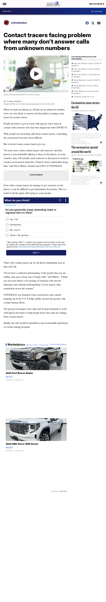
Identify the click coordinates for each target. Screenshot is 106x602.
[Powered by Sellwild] (63, 491)
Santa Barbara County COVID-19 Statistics (85, 81)
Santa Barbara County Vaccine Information (85, 92)
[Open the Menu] (4, 4)
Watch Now (96, 4)
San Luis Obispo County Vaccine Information (85, 75)
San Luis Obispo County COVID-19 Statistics (86, 64)
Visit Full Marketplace (58, 344)
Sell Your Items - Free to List (37, 345)
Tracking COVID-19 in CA (83, 97)
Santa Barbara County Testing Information (84, 87)
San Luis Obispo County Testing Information (85, 70)
